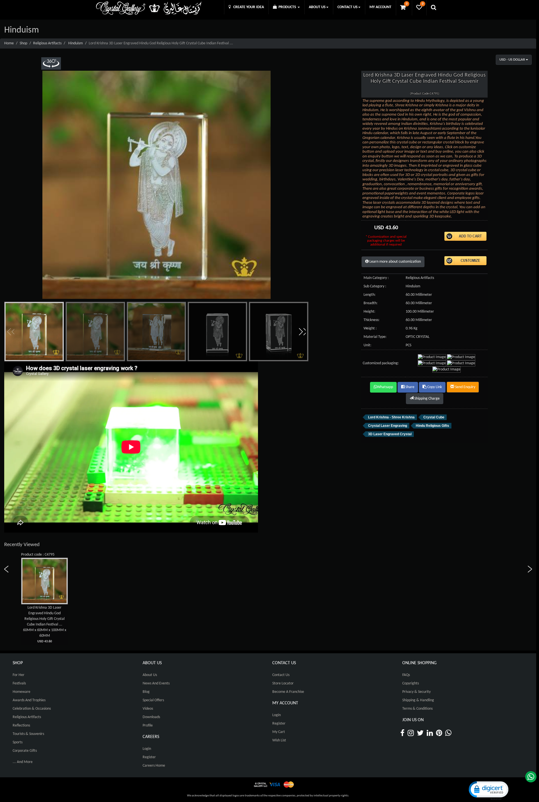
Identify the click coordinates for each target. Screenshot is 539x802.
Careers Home (154, 766)
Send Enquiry (464, 387)
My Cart (278, 732)
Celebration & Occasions (32, 709)
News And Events (156, 683)
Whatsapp (385, 387)
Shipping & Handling (418, 700)
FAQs (406, 675)
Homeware (21, 692)
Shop (23, 43)
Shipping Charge (427, 399)
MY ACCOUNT (380, 7)
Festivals (19, 683)
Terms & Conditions (417, 709)
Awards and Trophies (29, 700)
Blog (146, 692)
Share (409, 387)
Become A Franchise (288, 692)
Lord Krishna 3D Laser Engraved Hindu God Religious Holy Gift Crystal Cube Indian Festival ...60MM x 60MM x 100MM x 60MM (44, 624)
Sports (17, 742)
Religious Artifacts (47, 43)
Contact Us (280, 675)
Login (147, 749)
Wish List (279, 740)
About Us (150, 675)
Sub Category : (375, 286)
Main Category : (376, 278)
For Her (18, 675)
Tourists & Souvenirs (28, 734)
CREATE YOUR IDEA (247, 7)
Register (149, 757)
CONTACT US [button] (347, 7)
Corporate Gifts (25, 751)
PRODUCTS (287, 7)
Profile (148, 725)
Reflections (21, 725)
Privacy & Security (416, 692)
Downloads (151, 717)
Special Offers (153, 700)
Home (9, 43)
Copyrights (410, 683)
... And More (23, 762)
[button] (302, 331)
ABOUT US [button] (317, 7)
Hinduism (75, 43)
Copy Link (434, 387)
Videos (148, 709)
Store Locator (283, 683)
